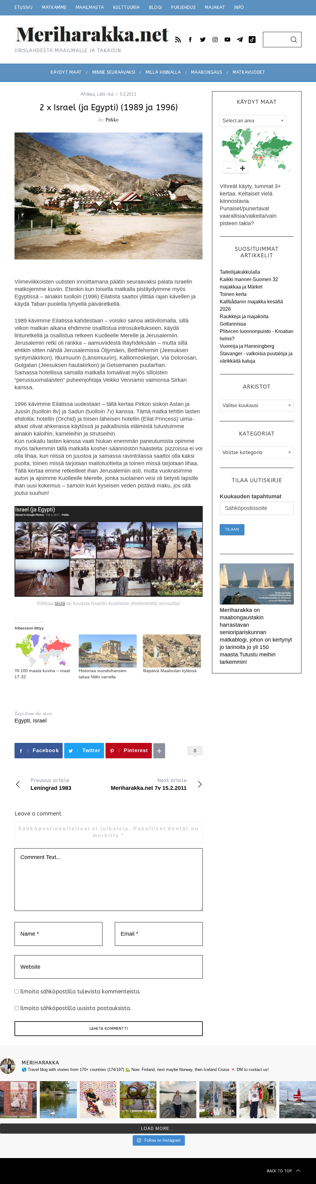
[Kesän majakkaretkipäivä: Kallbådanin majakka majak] (297, 1099)
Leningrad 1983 (51, 784)
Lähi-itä (105, 94)
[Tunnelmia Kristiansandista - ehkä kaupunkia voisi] (138, 1099)
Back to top (279, 1171)
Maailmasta (90, 7)
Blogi (155, 7)
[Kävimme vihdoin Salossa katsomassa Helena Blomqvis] (18, 1099)
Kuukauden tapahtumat (250, 496)
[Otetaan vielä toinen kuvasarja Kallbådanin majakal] (257, 1099)
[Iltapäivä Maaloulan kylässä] (172, 651)
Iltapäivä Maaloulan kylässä (170, 670)
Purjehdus (183, 7)
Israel (40, 721)
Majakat (215, 7)
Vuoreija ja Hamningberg (247, 346)
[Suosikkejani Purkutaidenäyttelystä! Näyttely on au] (98, 1099)
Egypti (22, 721)
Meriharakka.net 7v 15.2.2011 (149, 784)
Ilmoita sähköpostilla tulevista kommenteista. (80, 991)
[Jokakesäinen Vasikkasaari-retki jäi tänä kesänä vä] (58, 1099)
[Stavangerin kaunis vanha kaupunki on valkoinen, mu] (217, 1099)
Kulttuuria (126, 7)
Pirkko (112, 119)
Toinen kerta (233, 294)
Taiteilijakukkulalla (240, 272)
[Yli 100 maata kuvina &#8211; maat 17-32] (44, 651)
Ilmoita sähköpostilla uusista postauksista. (75, 1008)
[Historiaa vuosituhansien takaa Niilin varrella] (108, 651)
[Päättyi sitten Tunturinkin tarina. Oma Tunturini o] (178, 1099)
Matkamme (54, 7)
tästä (60, 603)
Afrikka (88, 94)
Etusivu (24, 7)
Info (239, 7)
